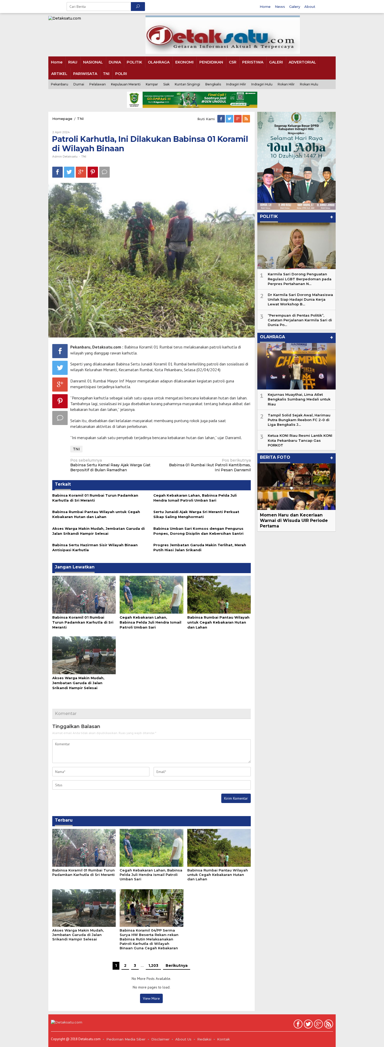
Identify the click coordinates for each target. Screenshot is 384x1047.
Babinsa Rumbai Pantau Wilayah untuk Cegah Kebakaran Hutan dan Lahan (218, 622)
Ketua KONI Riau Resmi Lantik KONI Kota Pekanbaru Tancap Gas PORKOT (300, 440)
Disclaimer (160, 1039)
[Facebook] (221, 119)
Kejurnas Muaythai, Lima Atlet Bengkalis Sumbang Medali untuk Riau (299, 399)
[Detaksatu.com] (64, 18)
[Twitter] (230, 119)
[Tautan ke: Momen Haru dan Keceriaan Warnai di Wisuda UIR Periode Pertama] (296, 486)
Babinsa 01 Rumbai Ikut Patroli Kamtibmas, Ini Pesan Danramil (210, 465)
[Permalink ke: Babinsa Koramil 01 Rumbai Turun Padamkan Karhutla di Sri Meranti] (84, 594)
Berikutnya (177, 965)
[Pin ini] (93, 172)
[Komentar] (104, 172)
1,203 (153, 965)
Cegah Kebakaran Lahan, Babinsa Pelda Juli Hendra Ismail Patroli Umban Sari (150, 622)
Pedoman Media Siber (126, 1039)
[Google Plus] (238, 119)
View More (151, 998)
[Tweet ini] (69, 172)
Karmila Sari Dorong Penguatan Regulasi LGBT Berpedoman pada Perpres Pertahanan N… (299, 279)
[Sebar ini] (57, 172)
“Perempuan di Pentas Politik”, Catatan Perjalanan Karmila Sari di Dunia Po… (300, 320)
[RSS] (246, 119)
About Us (183, 1039)
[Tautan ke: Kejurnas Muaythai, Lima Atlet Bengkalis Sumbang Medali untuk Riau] (296, 366)
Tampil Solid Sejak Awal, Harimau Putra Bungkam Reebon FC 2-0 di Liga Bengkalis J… (299, 420)
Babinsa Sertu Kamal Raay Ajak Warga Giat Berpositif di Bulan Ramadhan (110, 465)
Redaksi (204, 1039)
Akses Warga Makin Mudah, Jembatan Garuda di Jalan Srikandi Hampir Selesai (78, 683)
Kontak (223, 1039)
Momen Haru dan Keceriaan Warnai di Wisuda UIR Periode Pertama (294, 520)
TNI (83, 156)
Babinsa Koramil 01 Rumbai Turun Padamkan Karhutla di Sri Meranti (82, 622)
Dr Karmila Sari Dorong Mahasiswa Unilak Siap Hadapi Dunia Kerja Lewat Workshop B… (300, 299)
